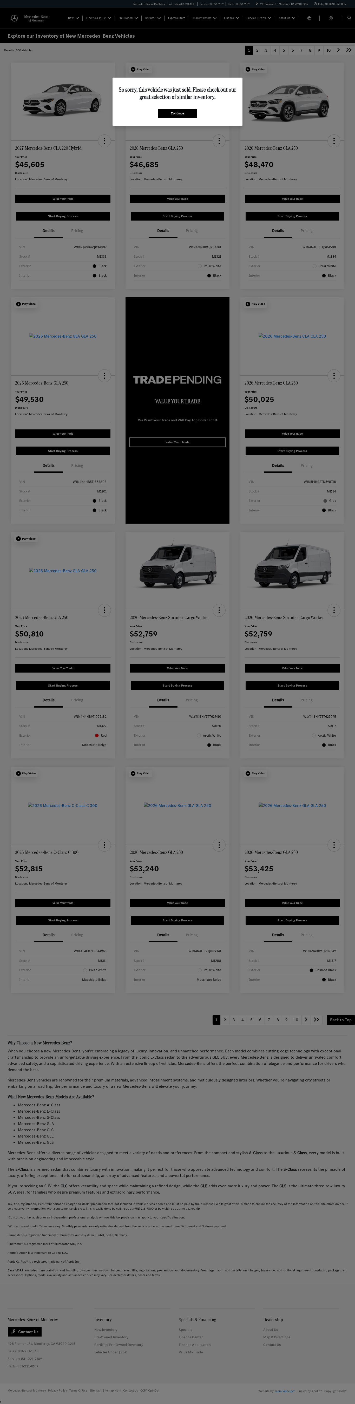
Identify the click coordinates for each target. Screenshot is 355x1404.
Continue (177, 113)
